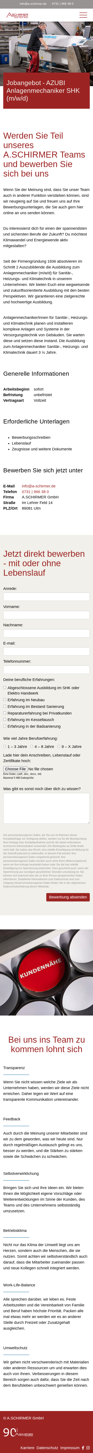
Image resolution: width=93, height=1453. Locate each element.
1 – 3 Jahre (17, 746)
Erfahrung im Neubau (26, 700)
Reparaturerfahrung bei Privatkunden (40, 713)
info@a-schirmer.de (33, 3)
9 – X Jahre (72, 746)
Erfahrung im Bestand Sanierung (36, 706)
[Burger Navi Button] (17, 15)
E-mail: (9, 643)
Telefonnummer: (17, 661)
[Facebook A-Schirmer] (82, 1448)
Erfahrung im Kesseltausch (31, 720)
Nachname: (13, 625)
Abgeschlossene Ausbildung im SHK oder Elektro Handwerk (43, 691)
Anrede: (10, 588)
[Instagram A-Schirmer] (87, 1448)
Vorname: (11, 607)
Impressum (70, 1448)
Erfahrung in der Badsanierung (34, 726)
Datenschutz (47, 1448)
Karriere (27, 1448)
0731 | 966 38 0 (63, 3)
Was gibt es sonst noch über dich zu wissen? (42, 789)
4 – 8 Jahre (44, 746)
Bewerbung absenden (68, 897)
